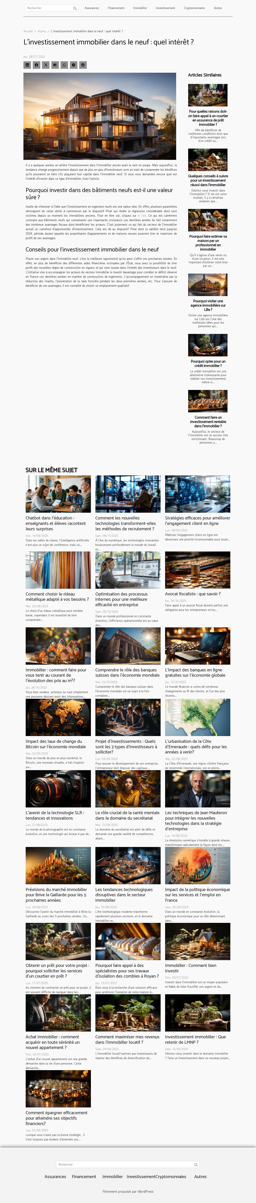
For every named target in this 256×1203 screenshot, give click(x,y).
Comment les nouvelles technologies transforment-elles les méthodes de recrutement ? (125, 524)
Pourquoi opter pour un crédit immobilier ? (208, 364)
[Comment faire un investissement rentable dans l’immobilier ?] (208, 401)
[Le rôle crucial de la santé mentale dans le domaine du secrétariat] (128, 788)
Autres (218, 8)
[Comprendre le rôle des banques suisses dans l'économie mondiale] (128, 645)
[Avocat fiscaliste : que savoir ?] (197, 569)
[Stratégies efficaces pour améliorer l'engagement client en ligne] (197, 493)
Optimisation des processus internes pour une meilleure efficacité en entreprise (121, 600)
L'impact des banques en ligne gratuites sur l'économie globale (195, 673)
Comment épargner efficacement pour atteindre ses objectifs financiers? (57, 1118)
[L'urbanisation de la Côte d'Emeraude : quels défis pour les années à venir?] (197, 717)
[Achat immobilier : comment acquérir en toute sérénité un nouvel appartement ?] (58, 1012)
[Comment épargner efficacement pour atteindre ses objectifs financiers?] (58, 1088)
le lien (142, 215)
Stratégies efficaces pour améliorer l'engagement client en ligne (197, 521)
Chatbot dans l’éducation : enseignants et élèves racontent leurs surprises (56, 524)
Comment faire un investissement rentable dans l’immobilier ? (208, 422)
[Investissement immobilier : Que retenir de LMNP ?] (197, 1012)
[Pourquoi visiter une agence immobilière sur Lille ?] (208, 285)
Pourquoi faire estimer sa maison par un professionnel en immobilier (208, 243)
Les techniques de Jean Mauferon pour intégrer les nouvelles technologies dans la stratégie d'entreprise (196, 821)
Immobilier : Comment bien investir (190, 968)
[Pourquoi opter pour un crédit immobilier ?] (208, 345)
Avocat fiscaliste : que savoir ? (193, 594)
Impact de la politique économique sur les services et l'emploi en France (197, 895)
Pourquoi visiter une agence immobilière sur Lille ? (208, 305)
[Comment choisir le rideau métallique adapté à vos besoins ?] (58, 569)
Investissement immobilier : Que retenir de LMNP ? (195, 1039)
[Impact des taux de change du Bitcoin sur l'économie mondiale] (58, 717)
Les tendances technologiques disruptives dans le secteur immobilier (124, 895)
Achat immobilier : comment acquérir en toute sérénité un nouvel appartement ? (53, 1042)
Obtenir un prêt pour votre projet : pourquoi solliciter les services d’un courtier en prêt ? (57, 971)
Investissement (165, 8)
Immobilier (140, 8)
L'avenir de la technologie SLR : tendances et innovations (55, 815)
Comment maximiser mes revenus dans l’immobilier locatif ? (127, 1039)
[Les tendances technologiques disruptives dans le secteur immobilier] (128, 865)
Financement (116, 8)
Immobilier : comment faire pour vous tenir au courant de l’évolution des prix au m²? (56, 676)
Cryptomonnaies (194, 8)
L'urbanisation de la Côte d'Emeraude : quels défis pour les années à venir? (196, 747)
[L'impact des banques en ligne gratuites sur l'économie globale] (197, 645)
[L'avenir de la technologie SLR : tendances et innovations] (58, 788)
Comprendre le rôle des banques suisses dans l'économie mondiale (127, 673)
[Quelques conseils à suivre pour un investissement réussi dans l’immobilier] (208, 160)
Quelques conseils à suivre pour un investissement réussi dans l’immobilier (208, 180)
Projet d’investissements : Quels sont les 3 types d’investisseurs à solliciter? (126, 747)
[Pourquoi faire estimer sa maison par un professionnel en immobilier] (208, 220)
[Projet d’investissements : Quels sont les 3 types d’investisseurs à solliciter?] (128, 717)
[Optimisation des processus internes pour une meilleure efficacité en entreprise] (128, 569)
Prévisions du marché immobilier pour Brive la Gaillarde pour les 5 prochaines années (56, 895)
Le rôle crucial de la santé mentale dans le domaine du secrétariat (127, 815)
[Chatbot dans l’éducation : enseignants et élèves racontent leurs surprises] (58, 493)
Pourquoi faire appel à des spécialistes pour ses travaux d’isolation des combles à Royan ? (127, 971)
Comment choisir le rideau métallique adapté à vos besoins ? (57, 597)
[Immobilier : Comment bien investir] (197, 941)
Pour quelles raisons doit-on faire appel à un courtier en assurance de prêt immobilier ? (208, 118)
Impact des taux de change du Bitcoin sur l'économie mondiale (56, 744)
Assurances (92, 8)
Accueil (28, 31)
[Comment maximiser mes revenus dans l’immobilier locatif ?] (128, 1012)
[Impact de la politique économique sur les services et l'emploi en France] (197, 865)
